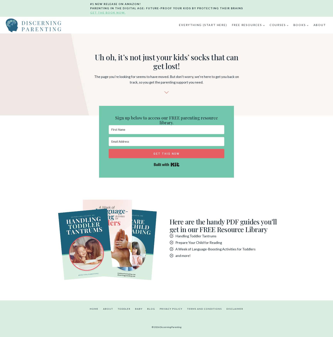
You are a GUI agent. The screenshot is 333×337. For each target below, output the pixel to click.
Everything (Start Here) (203, 25)
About (320, 25)
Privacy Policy (171, 308)
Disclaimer (234, 308)
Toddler (124, 308)
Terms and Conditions (204, 308)
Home (94, 308)
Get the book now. (108, 12)
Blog (151, 308)
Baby (139, 308)
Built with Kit (166, 164)
